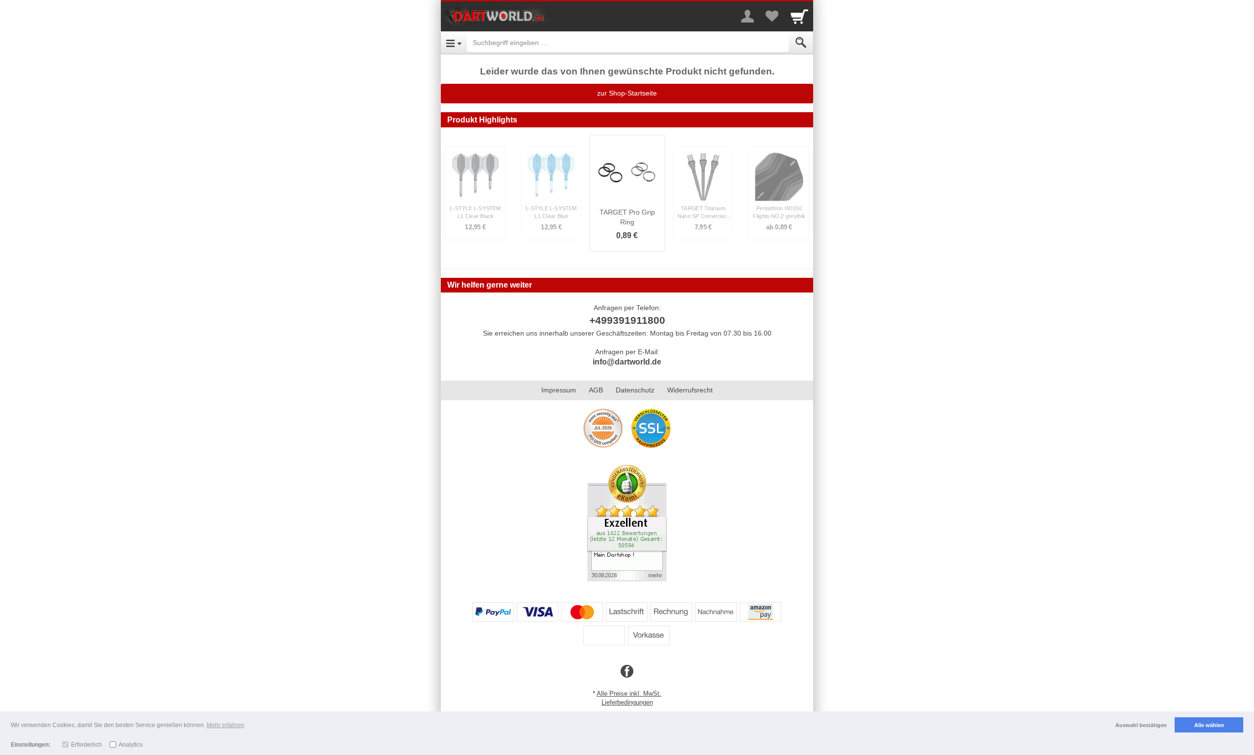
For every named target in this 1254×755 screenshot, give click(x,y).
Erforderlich (86, 744)
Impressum (558, 390)
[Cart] (799, 16)
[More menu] (747, 16)
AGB (596, 390)
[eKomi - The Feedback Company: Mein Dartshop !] (627, 522)
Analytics (131, 744)
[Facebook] (627, 671)
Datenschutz (635, 390)
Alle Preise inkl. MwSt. (629, 693)
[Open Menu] (453, 42)
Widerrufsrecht (690, 390)
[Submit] (801, 42)
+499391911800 (627, 320)
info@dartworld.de (627, 362)
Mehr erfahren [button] (225, 725)
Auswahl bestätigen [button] (1141, 725)
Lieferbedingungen (627, 702)
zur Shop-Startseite (627, 93)
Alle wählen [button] (1209, 725)
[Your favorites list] (772, 16)
